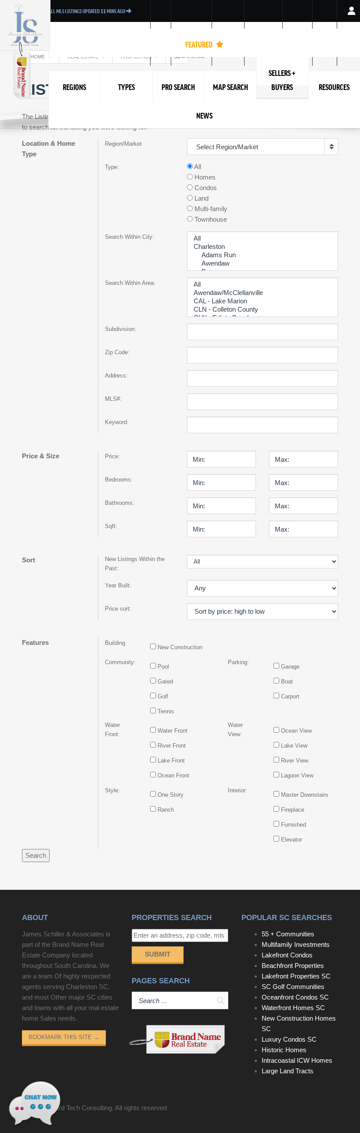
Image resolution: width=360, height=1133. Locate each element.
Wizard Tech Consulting (78, 1107)
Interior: (237, 790)
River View (294, 760)
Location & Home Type (48, 149)
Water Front (172, 730)
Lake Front (171, 760)
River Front (172, 745)
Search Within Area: (130, 283)
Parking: (238, 662)
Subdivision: (120, 329)
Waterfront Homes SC (293, 1007)
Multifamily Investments (296, 944)
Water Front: (112, 729)
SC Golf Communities (293, 986)
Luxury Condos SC (289, 1039)
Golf (163, 696)
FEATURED (199, 44)
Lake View (294, 745)
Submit (157, 954)
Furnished (293, 824)
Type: (112, 167)
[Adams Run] (262, 255)
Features (35, 642)
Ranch (166, 809)
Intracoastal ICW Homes (297, 1060)
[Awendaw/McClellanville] (262, 293)
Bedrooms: (119, 479)
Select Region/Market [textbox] (227, 147)
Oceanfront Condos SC (295, 997)
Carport (290, 696)
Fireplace (292, 809)
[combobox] (262, 146)
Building (115, 643)
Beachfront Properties (293, 965)
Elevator (291, 839)
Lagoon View (297, 775)
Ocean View (296, 730)
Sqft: (111, 526)
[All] (262, 238)
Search (35, 855)
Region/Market (123, 143)
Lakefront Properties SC (296, 976)
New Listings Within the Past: (135, 564)
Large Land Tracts (287, 1071)
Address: (116, 375)
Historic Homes (284, 1050)
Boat (287, 681)
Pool (163, 666)
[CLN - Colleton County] (262, 310)
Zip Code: (117, 352)
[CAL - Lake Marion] (262, 301)
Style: (112, 790)
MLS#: (113, 399)
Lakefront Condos (287, 955)
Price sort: (118, 608)
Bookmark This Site (64, 1037)
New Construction (180, 647)
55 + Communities (288, 934)
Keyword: (117, 422)
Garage (290, 666)
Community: (119, 662)
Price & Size (40, 456)
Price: (112, 456)
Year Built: (118, 585)
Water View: (235, 729)
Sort (28, 560)
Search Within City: (129, 237)
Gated (165, 681)
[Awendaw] (262, 263)
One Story (171, 794)
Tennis (166, 711)
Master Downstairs (304, 794)
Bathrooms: (119, 503)
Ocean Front (173, 775)
